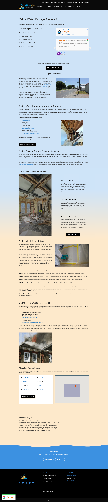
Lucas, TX (41, 385)
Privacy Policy (64, 500)
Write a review (71, 34)
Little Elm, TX (26, 377)
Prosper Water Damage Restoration (30, 133)
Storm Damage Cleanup (48, 491)
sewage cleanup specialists (26, 164)
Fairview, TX (25, 381)
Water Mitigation (26, 120)
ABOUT (49, 6)
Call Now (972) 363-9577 (82, 2)
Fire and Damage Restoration (50, 481)
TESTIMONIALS (57, 6)
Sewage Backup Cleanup (28, 128)
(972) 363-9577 (71, 480)
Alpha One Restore (66, 29)
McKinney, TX (26, 389)
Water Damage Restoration (49, 475)
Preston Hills (45, 86)
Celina (27, 80)
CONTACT (85, 6)
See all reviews (65, 34)
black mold (43, 262)
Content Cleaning (47, 478)
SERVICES (39, 6)
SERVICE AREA (68, 6)
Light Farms (46, 84)
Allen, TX (41, 389)
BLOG (78, 6)
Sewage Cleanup (47, 485)
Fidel (62, 52)
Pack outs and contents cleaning (29, 317)
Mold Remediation (47, 488)
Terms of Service (71, 500)
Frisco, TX (41, 377)
